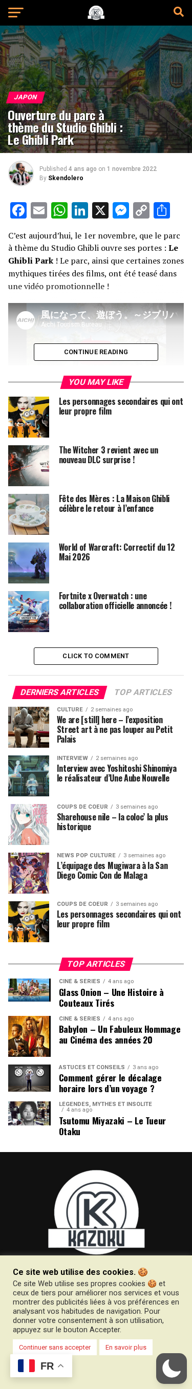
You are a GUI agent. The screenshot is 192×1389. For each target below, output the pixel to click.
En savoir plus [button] (125, 1347)
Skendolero (65, 178)
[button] (171, 1368)
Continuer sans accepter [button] (55, 1347)
